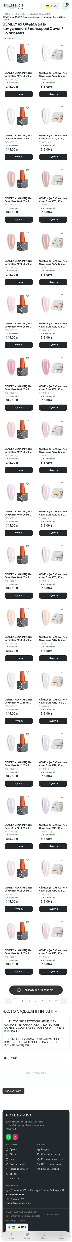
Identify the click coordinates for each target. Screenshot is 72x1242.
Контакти (14, 1179)
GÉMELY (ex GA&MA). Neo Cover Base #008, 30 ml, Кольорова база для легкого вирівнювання (53, 513)
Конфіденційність (51, 1215)
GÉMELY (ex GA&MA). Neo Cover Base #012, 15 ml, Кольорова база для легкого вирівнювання (18, 764)
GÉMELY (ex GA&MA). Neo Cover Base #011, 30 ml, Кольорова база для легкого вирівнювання (53, 701)
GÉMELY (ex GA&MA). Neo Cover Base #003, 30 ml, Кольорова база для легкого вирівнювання (53, 200)
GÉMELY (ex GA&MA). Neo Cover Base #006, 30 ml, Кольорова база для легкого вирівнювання (53, 388)
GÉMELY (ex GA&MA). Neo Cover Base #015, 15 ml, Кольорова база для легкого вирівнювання (18, 952)
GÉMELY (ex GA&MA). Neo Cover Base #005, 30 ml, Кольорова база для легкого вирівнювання (53, 325)
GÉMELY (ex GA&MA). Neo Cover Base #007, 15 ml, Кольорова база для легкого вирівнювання (18, 451)
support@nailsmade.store (18, 1203)
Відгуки (13, 1154)
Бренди (13, 1174)
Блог (12, 1159)
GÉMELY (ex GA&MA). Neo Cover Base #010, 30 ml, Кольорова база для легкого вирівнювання (53, 639)
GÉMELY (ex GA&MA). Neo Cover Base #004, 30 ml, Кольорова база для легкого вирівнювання (53, 263)
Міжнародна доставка (52, 1159)
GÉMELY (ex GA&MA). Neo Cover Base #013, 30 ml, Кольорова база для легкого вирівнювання (53, 827)
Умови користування (15, 1221)
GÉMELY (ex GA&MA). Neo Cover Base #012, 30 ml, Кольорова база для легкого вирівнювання (53, 764)
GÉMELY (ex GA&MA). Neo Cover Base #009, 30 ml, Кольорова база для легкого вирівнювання (53, 576)
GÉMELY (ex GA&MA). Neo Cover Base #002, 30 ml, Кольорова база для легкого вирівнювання (53, 137)
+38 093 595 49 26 (15, 1194)
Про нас (14, 1149)
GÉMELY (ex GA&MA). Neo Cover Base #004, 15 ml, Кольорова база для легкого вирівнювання (18, 263)
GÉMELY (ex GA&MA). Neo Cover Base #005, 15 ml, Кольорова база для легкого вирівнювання (18, 325)
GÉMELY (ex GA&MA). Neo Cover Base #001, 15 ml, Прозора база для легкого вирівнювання (18, 75)
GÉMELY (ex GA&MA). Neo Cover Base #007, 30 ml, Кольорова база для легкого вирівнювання (53, 451)
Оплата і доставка (50, 1154)
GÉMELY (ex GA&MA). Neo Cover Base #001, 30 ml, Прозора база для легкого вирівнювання (53, 75)
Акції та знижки (17, 1164)
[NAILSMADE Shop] (17, 6)
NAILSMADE (19, 1115)
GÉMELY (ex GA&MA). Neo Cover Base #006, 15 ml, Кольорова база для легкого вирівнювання (18, 388)
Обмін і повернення (51, 1164)
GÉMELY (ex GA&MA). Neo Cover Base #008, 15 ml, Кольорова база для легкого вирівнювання (18, 513)
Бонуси (45, 1149)
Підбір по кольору (19, 1169)
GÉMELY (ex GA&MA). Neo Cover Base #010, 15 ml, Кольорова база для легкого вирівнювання (18, 639)
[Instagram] (15, 1137)
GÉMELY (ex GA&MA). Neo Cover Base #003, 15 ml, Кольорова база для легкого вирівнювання (18, 200)
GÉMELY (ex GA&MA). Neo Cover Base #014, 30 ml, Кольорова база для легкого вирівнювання (53, 889)
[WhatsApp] (8, 1137)
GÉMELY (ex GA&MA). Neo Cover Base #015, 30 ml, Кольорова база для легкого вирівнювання (53, 952)
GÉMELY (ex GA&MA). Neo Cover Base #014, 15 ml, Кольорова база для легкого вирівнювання (18, 889)
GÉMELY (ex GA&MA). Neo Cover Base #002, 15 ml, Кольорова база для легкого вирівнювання (18, 137)
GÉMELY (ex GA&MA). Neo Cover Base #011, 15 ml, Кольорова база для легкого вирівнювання (18, 701)
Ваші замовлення (50, 1169)
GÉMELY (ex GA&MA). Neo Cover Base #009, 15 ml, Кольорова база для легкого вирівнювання (18, 576)
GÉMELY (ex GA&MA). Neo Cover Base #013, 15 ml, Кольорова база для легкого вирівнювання (18, 827)
